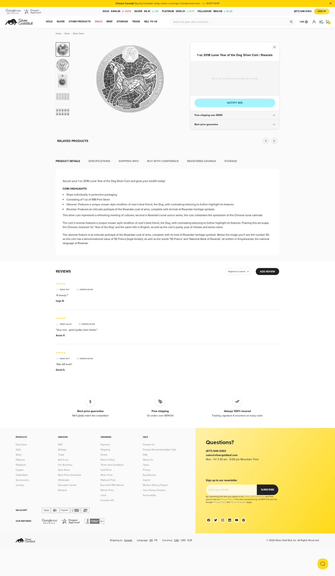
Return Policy (107, 459)
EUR (189, 540)
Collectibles (22, 475)
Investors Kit (107, 500)
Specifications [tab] (99, 161)
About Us (148, 459)
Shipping (105, 449)
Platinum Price (108, 480)
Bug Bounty (149, 475)
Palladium (215, 11)
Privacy (147, 469)
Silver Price (106, 475)
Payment (105, 444)
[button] (235, 115)
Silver (146, 11)
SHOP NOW (212, 3)
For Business (65, 464)
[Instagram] (222, 520)
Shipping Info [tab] (129, 161)
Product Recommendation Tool (159, 449)
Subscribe (267, 489)
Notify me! (235, 103)
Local (103, 495)
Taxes (146, 464)
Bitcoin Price (107, 490)
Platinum (178, 11)
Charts (103, 454)
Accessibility (149, 495)
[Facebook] (208, 520)
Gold (117, 11)
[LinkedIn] (229, 520)
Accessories (22, 480)
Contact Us (149, 444)
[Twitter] (215, 520)
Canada (128, 540)
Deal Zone (21, 444)
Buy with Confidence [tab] (163, 161)
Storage (62, 449)
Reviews (62, 490)
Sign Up (322, 11)
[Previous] (77, 80)
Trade (61, 454)
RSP (60, 444)
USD (183, 540)
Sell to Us (63, 459)
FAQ (145, 454)
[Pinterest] (243, 520)
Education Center (67, 485)
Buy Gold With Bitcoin (112, 485)
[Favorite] (274, 47)
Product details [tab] (68, 161)
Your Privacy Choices (154, 490)
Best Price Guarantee (69, 475)
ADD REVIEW (267, 271)
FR (155, 540)
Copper (20, 469)
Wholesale (63, 480)
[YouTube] (236, 520)
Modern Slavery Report (155, 485)
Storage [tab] (230, 161)
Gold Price (106, 469)
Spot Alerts (64, 469)
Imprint (146, 480)
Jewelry (20, 485)
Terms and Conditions (112, 464)
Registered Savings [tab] (201, 161)
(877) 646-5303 (302, 11)
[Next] (182, 80)
